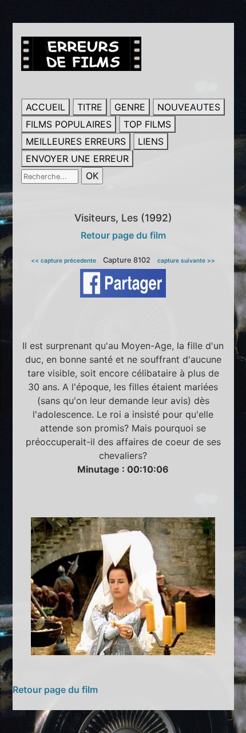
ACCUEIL (45, 107)
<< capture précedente (63, 260)
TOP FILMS (147, 124)
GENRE (129, 107)
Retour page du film (123, 235)
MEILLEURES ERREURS (76, 141)
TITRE (89, 107)
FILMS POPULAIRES (69, 124)
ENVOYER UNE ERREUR (77, 158)
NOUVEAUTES (188, 107)
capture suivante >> (186, 260)
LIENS (151, 141)
